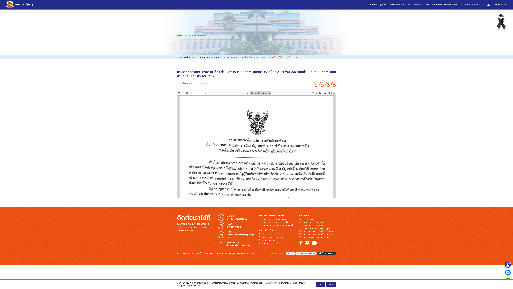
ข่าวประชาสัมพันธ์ (396, 4)
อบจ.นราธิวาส (185, 57)
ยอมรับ (331, 284)
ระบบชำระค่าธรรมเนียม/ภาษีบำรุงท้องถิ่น (278, 225)
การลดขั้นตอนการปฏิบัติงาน (273, 237)
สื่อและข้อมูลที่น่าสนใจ (470, 4)
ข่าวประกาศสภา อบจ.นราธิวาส (206, 57)
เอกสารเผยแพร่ (414, 4)
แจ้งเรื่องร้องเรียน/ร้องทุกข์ (313, 225)
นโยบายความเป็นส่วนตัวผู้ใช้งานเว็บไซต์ (317, 231)
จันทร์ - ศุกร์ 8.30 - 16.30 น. (238, 245)
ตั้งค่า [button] (320, 284)
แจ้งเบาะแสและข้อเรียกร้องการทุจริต (316, 228)
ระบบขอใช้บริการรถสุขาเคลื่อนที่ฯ (275, 222)
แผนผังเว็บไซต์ (308, 219)
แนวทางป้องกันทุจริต (433, 4)
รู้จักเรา (383, 4)
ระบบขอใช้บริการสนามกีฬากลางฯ (275, 219)
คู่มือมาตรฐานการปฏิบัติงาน (272, 234)
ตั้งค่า (199, 285)
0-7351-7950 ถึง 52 (236, 218)
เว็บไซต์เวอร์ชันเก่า (326, 253)
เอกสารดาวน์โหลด (269, 240)
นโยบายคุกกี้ (272, 283)
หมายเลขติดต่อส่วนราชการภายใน (315, 222)
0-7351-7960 (233, 227)
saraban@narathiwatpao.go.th (240, 236)
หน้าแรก (373, 4)
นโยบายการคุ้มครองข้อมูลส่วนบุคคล (316, 237)
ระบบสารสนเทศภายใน (270, 243)
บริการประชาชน (451, 4)
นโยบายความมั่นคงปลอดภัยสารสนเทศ (317, 234)
